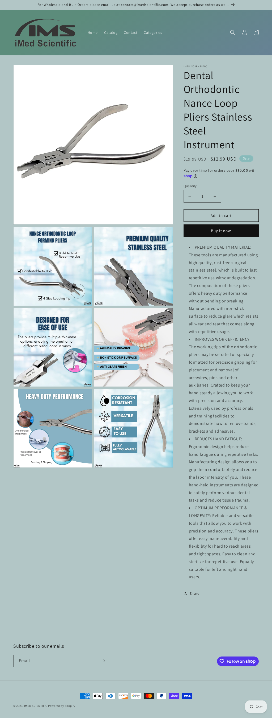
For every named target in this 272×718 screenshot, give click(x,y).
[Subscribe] (103, 661)
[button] (233, 32)
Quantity (190, 186)
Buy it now (221, 230)
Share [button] (194, 593)
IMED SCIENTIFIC (36, 706)
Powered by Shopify (61, 706)
